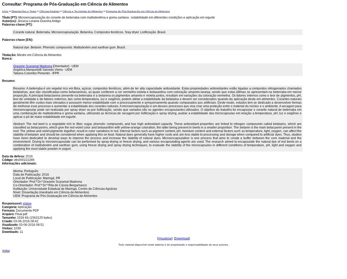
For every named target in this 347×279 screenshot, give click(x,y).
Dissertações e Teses (23, 11)
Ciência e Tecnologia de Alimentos (82, 11)
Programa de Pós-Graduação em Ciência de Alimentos (138, 11)
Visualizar (165, 238)
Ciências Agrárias (49, 11)
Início (5, 11)
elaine (27, 203)
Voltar (6, 251)
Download (182, 238)
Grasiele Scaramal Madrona (32, 66)
